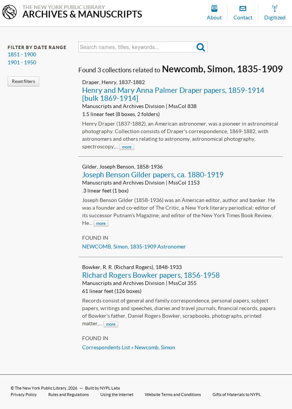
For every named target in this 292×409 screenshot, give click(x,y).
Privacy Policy (24, 394)
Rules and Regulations (68, 394)
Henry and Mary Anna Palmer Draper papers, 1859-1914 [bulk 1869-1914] (173, 94)
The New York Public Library (41, 388)
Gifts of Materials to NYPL (237, 394)
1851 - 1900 (22, 54)
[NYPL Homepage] (9, 13)
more (127, 147)
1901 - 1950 (22, 62)
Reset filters (23, 81)
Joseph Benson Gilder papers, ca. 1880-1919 (153, 174)
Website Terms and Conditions (173, 394)
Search (201, 47)
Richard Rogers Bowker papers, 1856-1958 (151, 275)
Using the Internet (116, 394)
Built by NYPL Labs (102, 388)
